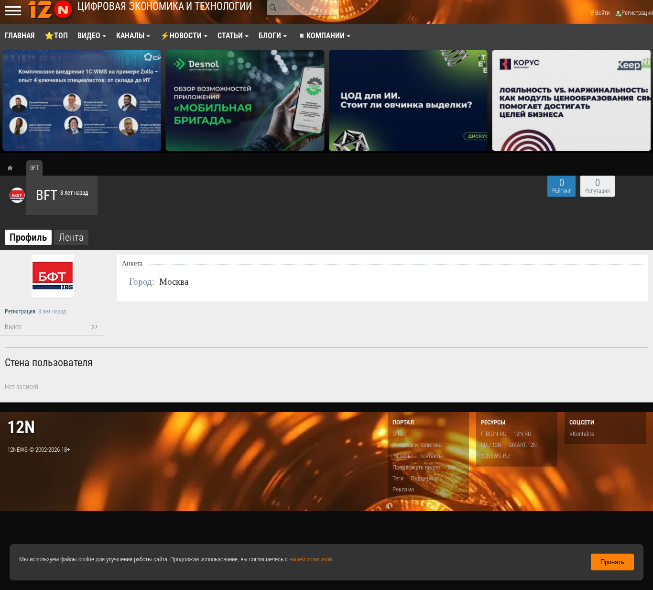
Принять (612, 562)
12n (21, 427)
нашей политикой (310, 559)
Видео (51, 327)
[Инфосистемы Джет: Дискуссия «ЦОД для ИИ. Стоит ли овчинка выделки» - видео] (408, 100)
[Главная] (13, 168)
